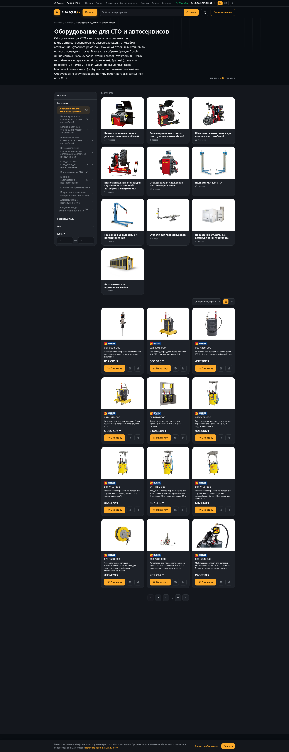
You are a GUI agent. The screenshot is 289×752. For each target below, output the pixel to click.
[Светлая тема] (232, 3)
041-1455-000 (158, 486)
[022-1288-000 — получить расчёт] (228, 368)
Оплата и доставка (129, 3)
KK (225, 3)
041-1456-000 (203, 486)
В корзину (116, 368)
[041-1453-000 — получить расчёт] (137, 510)
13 (178, 597)
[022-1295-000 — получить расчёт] (137, 437)
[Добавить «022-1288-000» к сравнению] (221, 368)
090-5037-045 (203, 559)
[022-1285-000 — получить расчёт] (183, 368)
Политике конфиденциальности (101, 747)
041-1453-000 (112, 486)
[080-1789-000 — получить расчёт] (183, 582)
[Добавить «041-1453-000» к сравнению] (130, 510)
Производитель (65, 219)
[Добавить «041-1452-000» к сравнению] (221, 437)
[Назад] (150, 597)
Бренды (99, 3)
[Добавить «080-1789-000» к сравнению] (175, 582)
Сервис (155, 3)
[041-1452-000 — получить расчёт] (228, 437)
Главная (58, 22)
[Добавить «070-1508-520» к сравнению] (130, 582)
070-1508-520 (112, 559)
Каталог (90, 12)
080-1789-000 (158, 559)
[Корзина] (204, 12)
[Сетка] (225, 301)
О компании (112, 3)
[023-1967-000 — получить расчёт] (183, 437)
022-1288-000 (203, 347)
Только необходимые (206, 746)
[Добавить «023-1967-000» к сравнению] (175, 437)
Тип (59, 226)
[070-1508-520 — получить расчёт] (137, 582)
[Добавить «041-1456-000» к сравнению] (221, 510)
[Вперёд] (185, 597)
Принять (228, 746)
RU (220, 3)
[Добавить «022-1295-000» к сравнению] (130, 437)
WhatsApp (183, 3)
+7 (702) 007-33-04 (203, 3)
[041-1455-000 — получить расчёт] (183, 510)
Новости (89, 3)
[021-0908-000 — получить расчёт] (137, 368)
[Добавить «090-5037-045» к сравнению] (221, 582)
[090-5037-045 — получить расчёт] (228, 582)
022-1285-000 (158, 347)
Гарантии (144, 3)
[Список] (231, 301)
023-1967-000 (157, 417)
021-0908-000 (112, 347)
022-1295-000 (112, 417)
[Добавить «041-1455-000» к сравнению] (175, 510)
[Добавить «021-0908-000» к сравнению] (130, 368)
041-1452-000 (203, 417)
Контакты (166, 3)
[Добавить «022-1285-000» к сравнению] (175, 368)
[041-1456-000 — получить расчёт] (228, 510)
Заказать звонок (223, 12)
